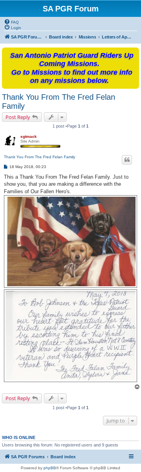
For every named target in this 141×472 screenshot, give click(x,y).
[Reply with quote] (127, 160)
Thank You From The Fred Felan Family (58, 101)
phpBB (49, 468)
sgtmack (28, 136)
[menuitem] (11, 21)
